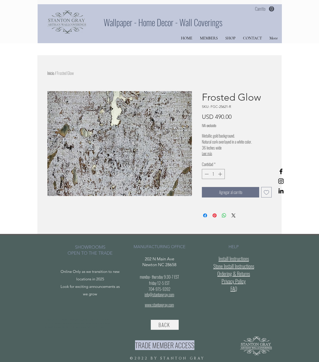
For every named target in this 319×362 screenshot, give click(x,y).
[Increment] (220, 174)
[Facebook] (281, 171)
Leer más (207, 153)
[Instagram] (281, 181)
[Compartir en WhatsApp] (224, 215)
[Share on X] (234, 215)
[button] (264, 9)
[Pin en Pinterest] (215, 215)
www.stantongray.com (159, 305)
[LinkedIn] (281, 190)
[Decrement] (206, 174)
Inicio (50, 73)
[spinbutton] (213, 174)
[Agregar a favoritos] (266, 192)
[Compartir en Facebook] (205, 215)
